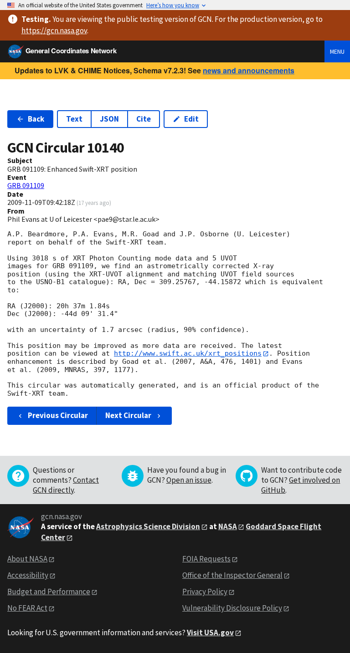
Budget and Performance (48, 592)
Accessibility (27, 575)
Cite (143, 119)
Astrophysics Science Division (148, 526)
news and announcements (248, 70)
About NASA (27, 559)
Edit (191, 119)
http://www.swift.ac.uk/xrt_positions (188, 353)
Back (36, 119)
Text (74, 119)
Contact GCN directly (66, 485)
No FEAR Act (27, 608)
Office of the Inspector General (232, 575)
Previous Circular (58, 415)
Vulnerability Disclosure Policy (232, 608)
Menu (337, 51)
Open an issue (188, 480)
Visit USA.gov (210, 632)
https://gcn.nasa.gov (54, 31)
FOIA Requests (206, 559)
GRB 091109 (25, 185)
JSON (109, 119)
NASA (227, 526)
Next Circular (128, 415)
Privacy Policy (204, 592)
